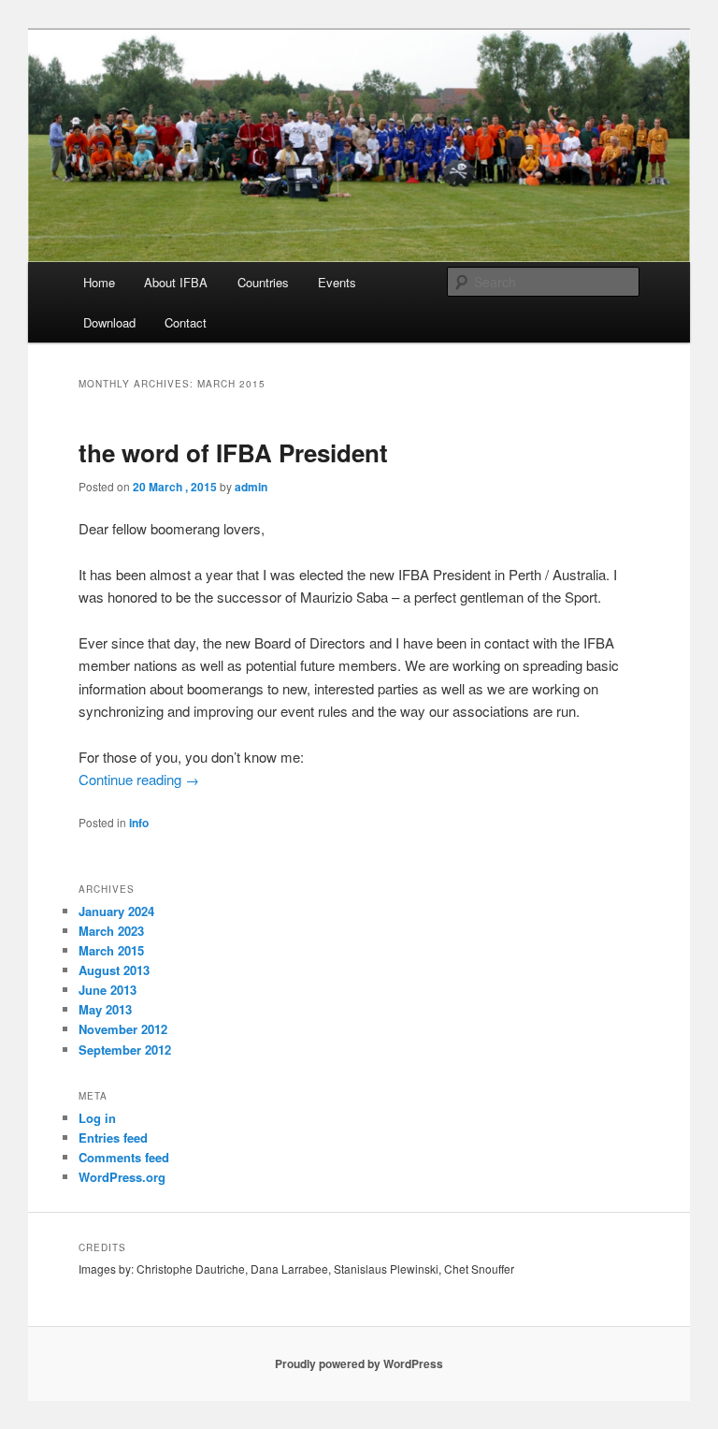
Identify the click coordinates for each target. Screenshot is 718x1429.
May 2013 (105, 1009)
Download (109, 322)
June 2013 (107, 990)
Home (99, 282)
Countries (263, 282)
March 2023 (111, 931)
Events (337, 282)
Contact (186, 322)
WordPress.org (122, 1177)
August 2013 (114, 970)
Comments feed (124, 1157)
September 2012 (125, 1049)
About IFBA (176, 282)
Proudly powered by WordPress (359, 1363)
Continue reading (139, 779)
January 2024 (116, 911)
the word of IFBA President (233, 452)
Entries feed (113, 1137)
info (139, 822)
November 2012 (123, 1029)
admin (251, 486)
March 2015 (111, 950)
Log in (97, 1118)
